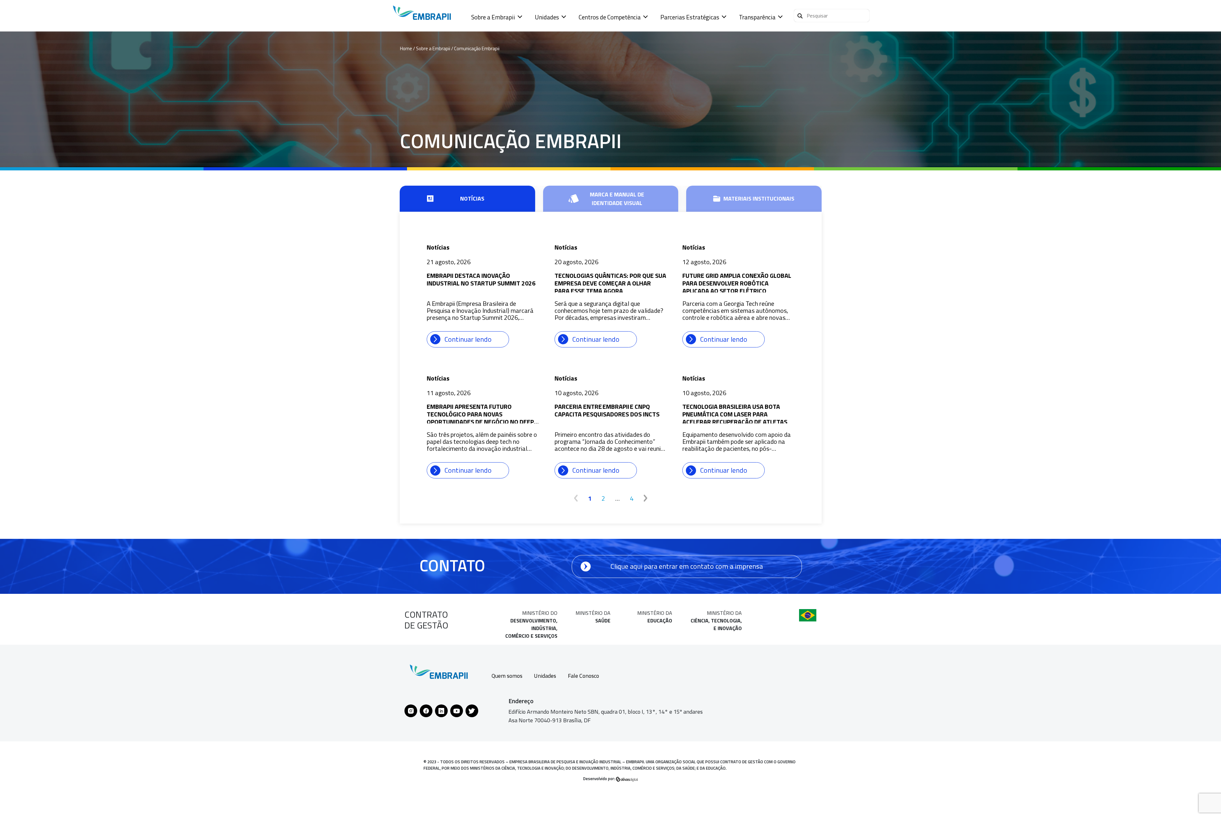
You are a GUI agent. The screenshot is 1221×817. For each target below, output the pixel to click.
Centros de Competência (610, 17)
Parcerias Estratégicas (689, 17)
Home (406, 48)
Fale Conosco (583, 675)
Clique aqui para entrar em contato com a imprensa (686, 566)
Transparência (757, 17)
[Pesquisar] (800, 15)
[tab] (467, 199)
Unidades (547, 17)
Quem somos (507, 675)
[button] (831, 15)
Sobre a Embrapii (493, 17)
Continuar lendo (468, 339)
